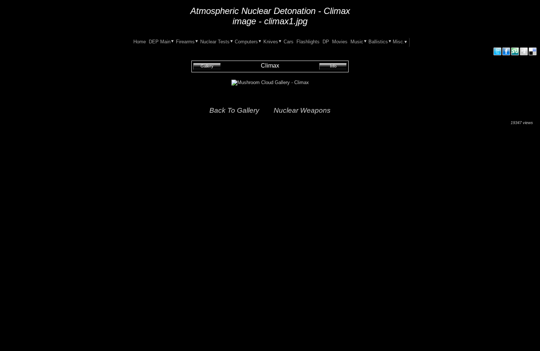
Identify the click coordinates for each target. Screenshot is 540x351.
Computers (246, 41)
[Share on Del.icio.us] (532, 54)
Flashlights (308, 41)
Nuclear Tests (215, 41)
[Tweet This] (497, 54)
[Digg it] (523, 54)
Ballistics (378, 41)
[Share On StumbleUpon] (515, 54)
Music (356, 41)
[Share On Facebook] (506, 54)
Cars (289, 41)
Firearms (185, 41)
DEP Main (159, 41)
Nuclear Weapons (302, 110)
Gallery (207, 66)
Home (139, 41)
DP (326, 41)
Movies (340, 41)
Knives (270, 41)
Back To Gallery (234, 110)
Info (333, 66)
